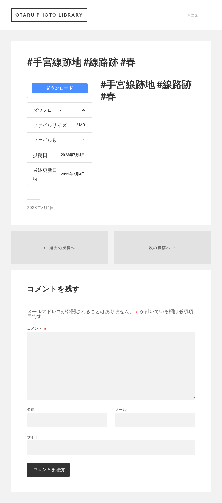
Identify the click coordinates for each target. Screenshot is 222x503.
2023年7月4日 (40, 207)
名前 (31, 409)
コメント (37, 328)
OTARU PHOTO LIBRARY (49, 15)
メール (121, 409)
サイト (32, 437)
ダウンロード (59, 88)
